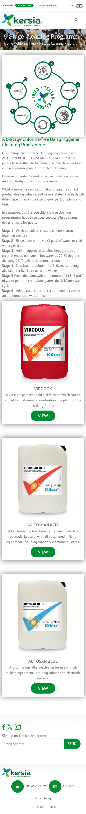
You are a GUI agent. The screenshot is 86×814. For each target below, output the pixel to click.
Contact (68, 786)
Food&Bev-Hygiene (47, 5)
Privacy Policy (35, 786)
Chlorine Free (25, 43)
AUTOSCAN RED (40, 158)
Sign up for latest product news (24, 736)
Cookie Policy (43, 798)
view (43, 415)
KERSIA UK (8, 5)
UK (71, 5)
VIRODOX (69, 158)
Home (8, 43)
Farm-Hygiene (24, 5)
